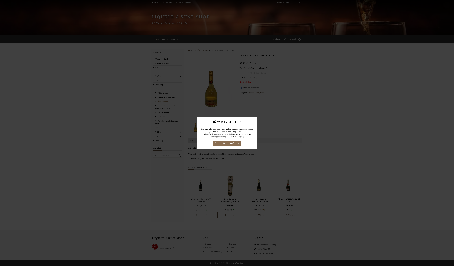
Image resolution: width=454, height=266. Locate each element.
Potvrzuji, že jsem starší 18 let (227, 143)
